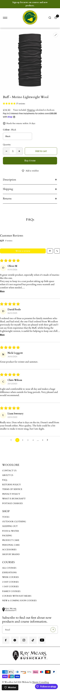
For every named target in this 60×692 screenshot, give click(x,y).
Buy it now (30, 160)
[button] (9, 103)
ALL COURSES (9, 568)
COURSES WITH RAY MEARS (16, 596)
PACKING (7, 535)
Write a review (22, 251)
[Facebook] (5, 640)
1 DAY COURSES (10, 586)
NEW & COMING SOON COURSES (19, 600)
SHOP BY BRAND (11, 554)
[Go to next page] (48, 440)
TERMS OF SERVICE (12, 489)
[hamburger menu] (5, 17)
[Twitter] (14, 640)
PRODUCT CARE (10, 540)
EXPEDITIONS (9, 572)
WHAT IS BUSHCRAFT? (14, 498)
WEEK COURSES (10, 577)
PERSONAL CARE (11, 545)
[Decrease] (6, 151)
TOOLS (5, 517)
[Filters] (50, 251)
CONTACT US (9, 470)
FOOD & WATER (10, 531)
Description (9, 179)
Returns (7, 198)
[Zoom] (55, 35)
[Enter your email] (53, 629)
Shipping (31, 110)
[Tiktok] (33, 640)
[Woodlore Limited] (30, 18)
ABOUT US (7, 475)
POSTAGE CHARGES (12, 503)
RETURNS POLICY (11, 484)
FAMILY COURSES (11, 591)
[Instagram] (24, 640)
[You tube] (42, 640)
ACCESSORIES (9, 549)
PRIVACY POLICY (11, 494)
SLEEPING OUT (10, 526)
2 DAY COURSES (10, 582)
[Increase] (19, 151)
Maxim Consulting (40, 682)
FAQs (4, 480)
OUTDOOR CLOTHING (14, 521)
